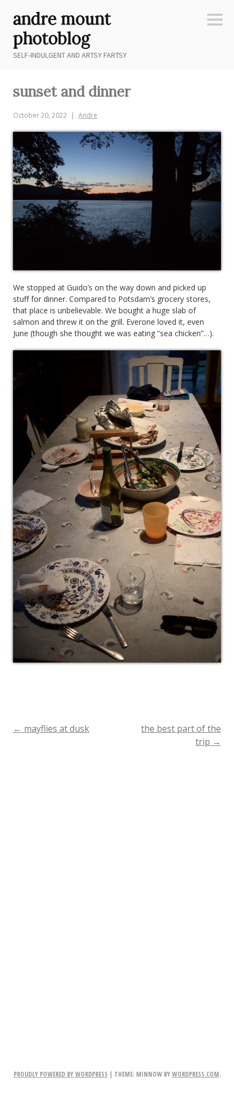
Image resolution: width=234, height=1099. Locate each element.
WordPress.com (195, 1074)
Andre (87, 115)
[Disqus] (117, 897)
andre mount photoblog (62, 28)
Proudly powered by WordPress (61, 1074)
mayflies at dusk (51, 728)
